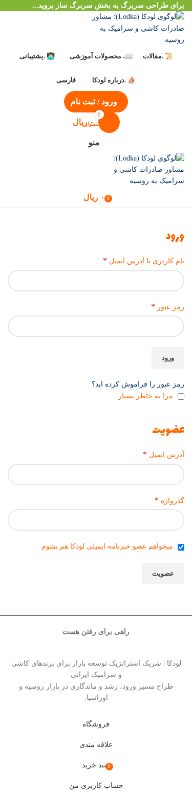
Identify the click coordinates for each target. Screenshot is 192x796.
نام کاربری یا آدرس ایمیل (143, 260)
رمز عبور (167, 306)
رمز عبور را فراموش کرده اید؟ (138, 384)
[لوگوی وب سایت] (133, 28)
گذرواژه (169, 500)
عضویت (163, 573)
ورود (168, 357)
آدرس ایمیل (163, 454)
